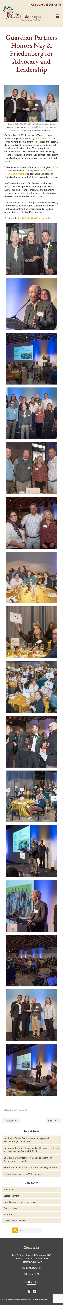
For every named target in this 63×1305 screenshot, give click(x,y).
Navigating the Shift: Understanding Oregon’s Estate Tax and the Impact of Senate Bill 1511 (31, 1150)
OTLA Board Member (15, 173)
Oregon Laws (10, 1208)
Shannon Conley (45, 170)
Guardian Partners (44, 138)
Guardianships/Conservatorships (17, 1110)
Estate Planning (11, 1195)
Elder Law (8, 1189)
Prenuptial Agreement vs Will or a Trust (23, 1174)
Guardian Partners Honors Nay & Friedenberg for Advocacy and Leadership (28, 1159)
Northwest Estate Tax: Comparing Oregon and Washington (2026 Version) (26, 1140)
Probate (8, 1214)
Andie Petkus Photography (36, 218)
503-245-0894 (31, 1273)
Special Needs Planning (15, 1220)
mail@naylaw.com (31, 1267)
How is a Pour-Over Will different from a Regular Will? (30, 1167)
